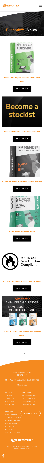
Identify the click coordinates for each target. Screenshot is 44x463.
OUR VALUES (9, 398)
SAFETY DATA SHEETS (29, 398)
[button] (40, 5)
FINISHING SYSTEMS (29, 404)
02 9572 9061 (22, 375)
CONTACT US (9, 404)
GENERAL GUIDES (28, 401)
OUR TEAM (9, 396)
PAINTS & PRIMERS (12, 424)
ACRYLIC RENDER (11, 415)
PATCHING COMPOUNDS (13, 421)
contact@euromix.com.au (22, 372)
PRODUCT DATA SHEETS (30, 396)
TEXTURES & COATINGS (13, 418)
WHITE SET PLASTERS (12, 432)
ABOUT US (8, 393)
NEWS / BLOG (9, 401)
